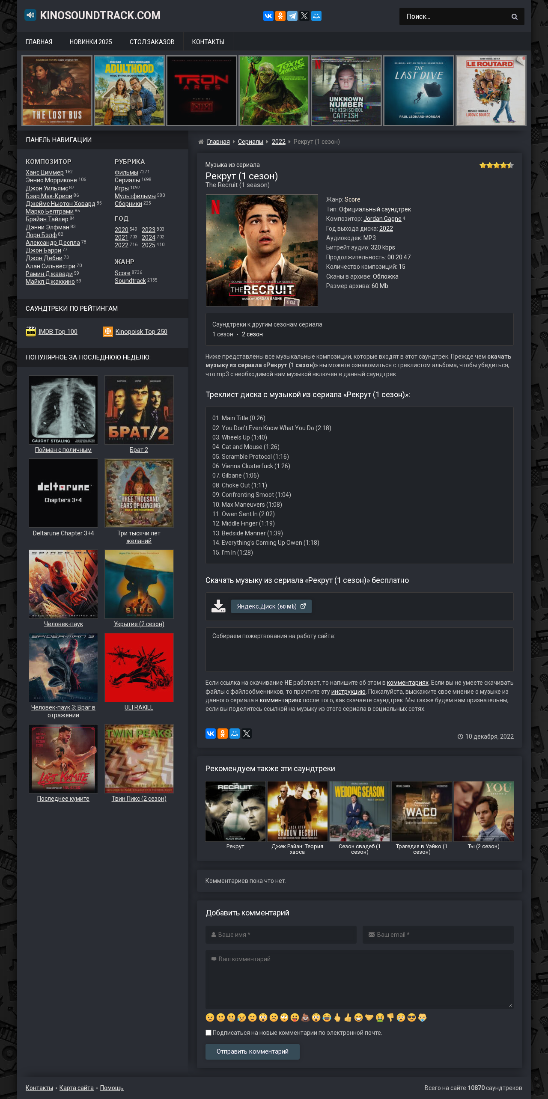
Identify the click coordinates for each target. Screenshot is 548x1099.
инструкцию (348, 691)
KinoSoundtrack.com (100, 15)
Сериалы (127, 180)
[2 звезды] (489, 165)
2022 (121, 245)
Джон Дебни (44, 258)
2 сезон (252, 334)
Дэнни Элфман (47, 227)
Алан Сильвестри (50, 266)
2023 (148, 229)
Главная (39, 42)
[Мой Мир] (316, 16)
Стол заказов (152, 42)
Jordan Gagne (382, 218)
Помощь (112, 1087)
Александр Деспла (53, 242)
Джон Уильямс (47, 188)
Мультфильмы (135, 196)
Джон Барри (43, 250)
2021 (121, 237)
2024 (148, 237)
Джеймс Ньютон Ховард (60, 203)
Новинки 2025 (91, 42)
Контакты (208, 42)
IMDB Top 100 (58, 332)
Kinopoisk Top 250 (141, 332)
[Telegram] (292, 16)
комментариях (408, 682)
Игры (122, 188)
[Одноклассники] (280, 16)
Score (123, 273)
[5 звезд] (510, 165)
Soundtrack (130, 280)
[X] (304, 16)
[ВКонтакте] (268, 16)
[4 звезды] (503, 165)
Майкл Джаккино (50, 281)
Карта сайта (77, 1087)
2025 (148, 245)
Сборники (128, 203)
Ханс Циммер (45, 172)
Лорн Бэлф (41, 235)
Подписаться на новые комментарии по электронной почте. (296, 1032)
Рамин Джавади (49, 273)
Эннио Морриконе (51, 180)
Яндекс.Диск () (267, 606)
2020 (121, 229)
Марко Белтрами (50, 211)
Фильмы (126, 172)
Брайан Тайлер (47, 219)
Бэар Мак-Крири (49, 196)
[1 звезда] (483, 165)
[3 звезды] (496, 165)
